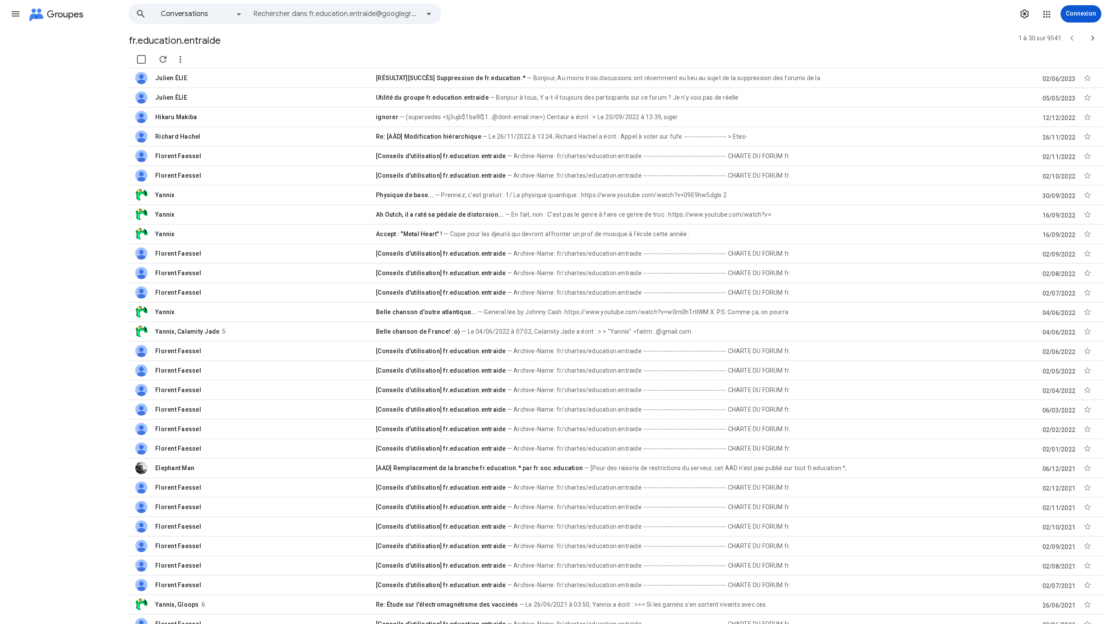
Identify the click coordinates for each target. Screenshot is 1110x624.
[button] (15, 13)
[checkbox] (141, 59)
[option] (201, 14)
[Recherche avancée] (429, 14)
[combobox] (336, 14)
